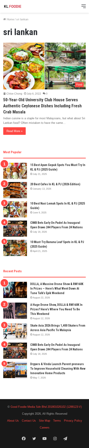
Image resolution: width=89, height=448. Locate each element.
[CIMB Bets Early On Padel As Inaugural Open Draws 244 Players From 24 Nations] (15, 229)
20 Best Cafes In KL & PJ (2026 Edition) (55, 184)
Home (10, 19)
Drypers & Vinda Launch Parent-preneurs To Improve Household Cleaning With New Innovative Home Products (57, 368)
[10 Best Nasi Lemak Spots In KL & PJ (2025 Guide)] (15, 209)
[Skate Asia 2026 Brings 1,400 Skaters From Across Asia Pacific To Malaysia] (15, 331)
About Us (13, 420)
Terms (57, 420)
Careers (44, 427)
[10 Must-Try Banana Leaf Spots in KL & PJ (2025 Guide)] (15, 248)
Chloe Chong (14, 93)
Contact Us (29, 420)
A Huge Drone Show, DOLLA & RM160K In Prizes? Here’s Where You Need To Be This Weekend (56, 309)
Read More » (14, 131)
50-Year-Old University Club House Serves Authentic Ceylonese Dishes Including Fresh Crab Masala (42, 105)
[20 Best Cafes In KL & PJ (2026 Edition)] (15, 190)
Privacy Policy (73, 420)
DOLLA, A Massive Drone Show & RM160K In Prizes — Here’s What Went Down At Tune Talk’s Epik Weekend (56, 288)
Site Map (44, 420)
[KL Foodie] (20, 6)
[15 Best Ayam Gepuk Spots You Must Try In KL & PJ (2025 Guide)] (15, 171)
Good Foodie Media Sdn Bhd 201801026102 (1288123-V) (46, 406)
